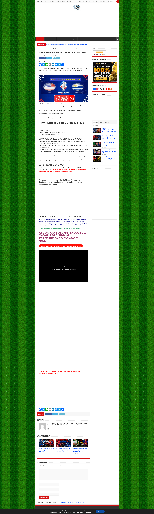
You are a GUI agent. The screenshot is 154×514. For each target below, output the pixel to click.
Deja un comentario (58, 55)
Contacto (71, 1)
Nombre (41, 482)
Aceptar (100, 511)
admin (41, 55)
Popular (101, 122)
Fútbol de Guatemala (50, 39)
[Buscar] (118, 1)
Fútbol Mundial (52, 1)
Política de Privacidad (80, 1)
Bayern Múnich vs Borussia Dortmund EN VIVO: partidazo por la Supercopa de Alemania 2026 (67, 44)
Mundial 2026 (90, 39)
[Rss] (100, 1)
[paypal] (108, 1)
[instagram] (106, 1)
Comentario (42, 467)
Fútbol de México (61, 39)
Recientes (95, 122)
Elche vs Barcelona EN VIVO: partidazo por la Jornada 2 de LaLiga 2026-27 (80, 450)
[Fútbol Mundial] (77, 8)
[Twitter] (103, 1)
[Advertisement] (77, 23)
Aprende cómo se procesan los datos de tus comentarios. (70, 502)
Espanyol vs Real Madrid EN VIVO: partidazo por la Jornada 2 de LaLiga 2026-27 (109, 151)
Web (40, 492)
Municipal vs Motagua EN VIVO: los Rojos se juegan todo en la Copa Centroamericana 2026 (63, 451)
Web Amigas (95, 1)
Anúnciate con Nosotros (62, 1)
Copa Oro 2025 (81, 39)
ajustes (89, 512)
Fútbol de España (72, 39)
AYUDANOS (88, 1)
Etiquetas (95, 125)
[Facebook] (101, 1)
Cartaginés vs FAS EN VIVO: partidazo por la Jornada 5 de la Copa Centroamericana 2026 (109, 130)
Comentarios (108, 122)
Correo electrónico (43, 487)
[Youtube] (105, 1)
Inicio (39, 48)
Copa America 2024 (46, 48)
